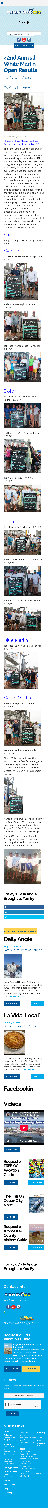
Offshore (8, 1435)
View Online (36, 1182)
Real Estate (9, 1484)
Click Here (11, 1182)
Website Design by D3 (11, 1324)
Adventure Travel (26, 1476)
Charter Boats (9, 1438)
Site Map (8, 1492)
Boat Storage (25, 1440)
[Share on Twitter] (6, 917)
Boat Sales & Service (28, 1438)
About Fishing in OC (27, 1451)
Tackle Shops (9, 1440)
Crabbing (7, 1456)
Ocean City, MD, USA (24, 24)
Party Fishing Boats (11, 1451)
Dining (7, 1480)
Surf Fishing (8, 1461)
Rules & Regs (25, 1461)
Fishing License (25, 1464)
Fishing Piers (8, 1459)
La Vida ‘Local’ (10, 1471)
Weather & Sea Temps (28, 1454)
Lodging (41, 1432)
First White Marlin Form (20, 931)
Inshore (7, 1444)
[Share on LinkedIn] (5, 912)
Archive (38, 1003)
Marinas (7, 1449)
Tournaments (25, 1471)
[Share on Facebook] (5, 907)
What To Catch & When (29, 1459)
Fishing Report (11, 1467)
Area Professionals (27, 1442)
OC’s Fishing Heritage (28, 1468)
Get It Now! (12, 1368)
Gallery (6, 1474)
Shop (6, 1488)
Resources (25, 1448)
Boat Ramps (24, 1435)
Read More (11, 1003)
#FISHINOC (8, 1477)
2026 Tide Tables (26, 1456)
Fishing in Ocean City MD (12, 77)
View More (11, 1150)
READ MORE (14, 996)
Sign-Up (12, 1413)
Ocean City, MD (24, 1324)
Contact (41, 1443)
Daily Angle (26, 77)
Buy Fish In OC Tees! (24, 45)
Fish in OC (20, 1322)
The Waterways (25, 1466)
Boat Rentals (9, 1454)
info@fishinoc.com (16, 1300)
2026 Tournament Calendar (30, 1473)
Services (24, 1432)
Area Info (39, 1439)
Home (7, 1431)
